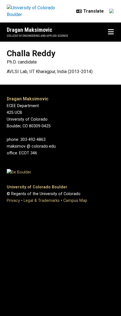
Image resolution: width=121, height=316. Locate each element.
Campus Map (75, 200)
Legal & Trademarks (42, 200)
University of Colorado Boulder (37, 187)
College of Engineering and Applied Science (37, 35)
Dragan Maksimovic (29, 29)
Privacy (13, 200)
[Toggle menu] (110, 32)
